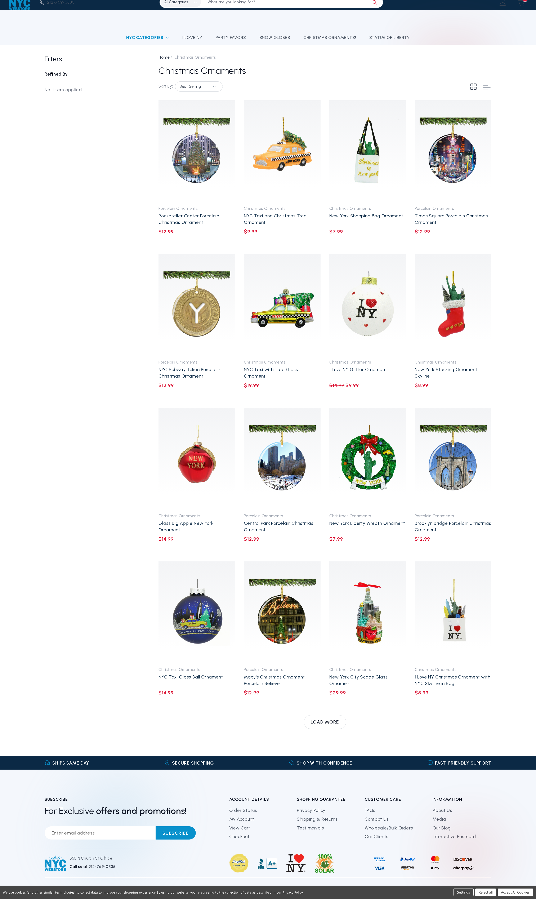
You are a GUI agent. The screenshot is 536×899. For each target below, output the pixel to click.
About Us (442, 810)
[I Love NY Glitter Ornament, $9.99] (367, 304)
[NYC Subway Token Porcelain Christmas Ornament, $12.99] (196, 304)
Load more (325, 722)
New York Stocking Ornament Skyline (446, 373)
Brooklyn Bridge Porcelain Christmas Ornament (453, 526)
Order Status (243, 810)
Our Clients (376, 836)
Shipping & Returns (317, 819)
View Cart (239, 828)
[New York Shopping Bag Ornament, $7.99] (367, 151)
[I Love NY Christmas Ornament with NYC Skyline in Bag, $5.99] (453, 612)
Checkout (239, 836)
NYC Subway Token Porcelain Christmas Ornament (189, 373)
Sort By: (165, 86)
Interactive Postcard (454, 836)
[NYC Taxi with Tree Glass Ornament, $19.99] (282, 304)
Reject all (486, 892)
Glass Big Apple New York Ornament (185, 526)
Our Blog (442, 828)
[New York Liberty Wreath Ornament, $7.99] (367, 458)
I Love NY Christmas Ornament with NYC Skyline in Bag (452, 680)
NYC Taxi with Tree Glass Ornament (271, 373)
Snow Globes (274, 37)
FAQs (370, 810)
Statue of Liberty (389, 37)
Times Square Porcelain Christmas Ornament (451, 219)
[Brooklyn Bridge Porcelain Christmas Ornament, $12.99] (453, 458)
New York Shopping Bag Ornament (366, 215)
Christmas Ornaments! (329, 37)
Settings (463, 892)
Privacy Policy (311, 810)
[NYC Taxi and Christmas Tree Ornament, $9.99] (282, 151)
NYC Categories (144, 37)
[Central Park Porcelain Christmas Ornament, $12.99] (282, 458)
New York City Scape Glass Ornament (358, 680)
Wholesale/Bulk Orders (389, 828)
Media (439, 819)
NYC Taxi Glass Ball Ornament (190, 677)
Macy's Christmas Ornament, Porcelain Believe (275, 680)
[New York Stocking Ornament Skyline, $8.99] (453, 304)
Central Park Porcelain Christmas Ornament (278, 526)
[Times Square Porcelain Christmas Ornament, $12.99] (453, 151)
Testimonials (310, 828)
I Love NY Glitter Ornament (358, 369)
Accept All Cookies (515, 892)
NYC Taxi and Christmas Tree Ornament (275, 219)
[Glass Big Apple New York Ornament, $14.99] (196, 458)
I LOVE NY (192, 37)
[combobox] (199, 86)
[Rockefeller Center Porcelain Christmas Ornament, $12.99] (196, 151)
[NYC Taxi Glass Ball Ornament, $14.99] (196, 612)
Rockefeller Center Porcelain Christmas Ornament (188, 219)
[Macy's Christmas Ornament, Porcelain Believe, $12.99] (282, 612)
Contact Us (377, 819)
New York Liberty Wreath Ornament (367, 523)
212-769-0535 (102, 866)
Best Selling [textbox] (190, 86)
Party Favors (231, 37)
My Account (241, 819)
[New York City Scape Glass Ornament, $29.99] (367, 612)
